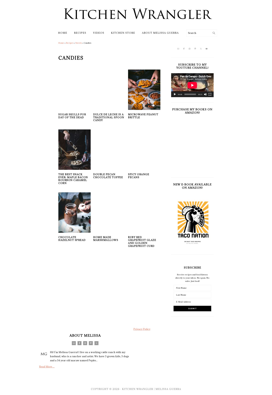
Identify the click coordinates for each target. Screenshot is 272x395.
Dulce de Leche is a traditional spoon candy (108, 117)
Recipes (70, 43)
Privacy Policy (141, 329)
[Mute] (205, 94)
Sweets (78, 43)
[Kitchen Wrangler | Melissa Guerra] (136, 25)
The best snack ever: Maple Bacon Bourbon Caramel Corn (73, 179)
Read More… (47, 366)
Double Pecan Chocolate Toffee (108, 176)
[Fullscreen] (210, 94)
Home (61, 43)
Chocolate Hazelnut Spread (72, 239)
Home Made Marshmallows (105, 239)
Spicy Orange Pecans (138, 176)
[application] (192, 85)
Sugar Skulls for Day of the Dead (72, 116)
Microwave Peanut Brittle (143, 116)
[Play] (174, 94)
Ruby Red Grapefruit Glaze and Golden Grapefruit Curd (142, 242)
